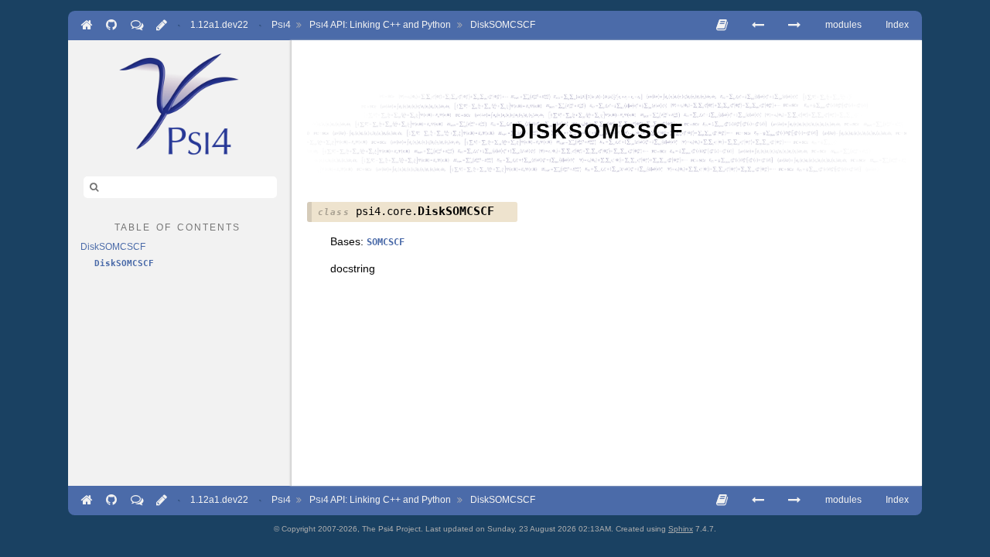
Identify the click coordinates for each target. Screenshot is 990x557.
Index (897, 24)
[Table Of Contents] (722, 25)
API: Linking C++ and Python (380, 24)
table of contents (177, 226)
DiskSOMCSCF (502, 24)
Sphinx (680, 529)
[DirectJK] (758, 25)
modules (843, 24)
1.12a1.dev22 (219, 24)
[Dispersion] (794, 25)
